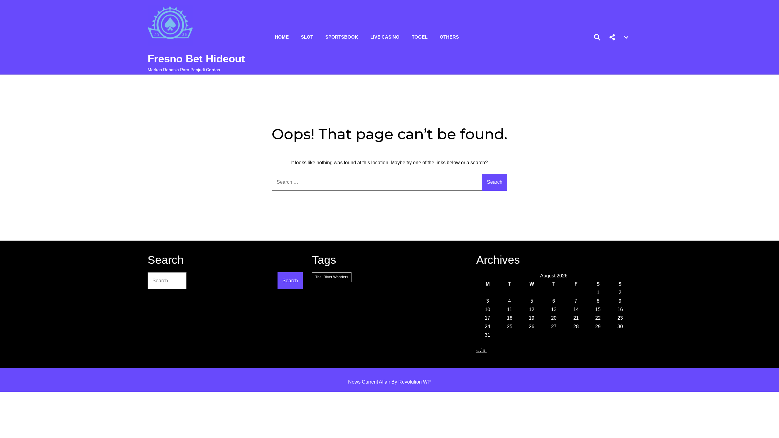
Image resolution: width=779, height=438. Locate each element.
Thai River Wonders (331, 277)
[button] (612, 37)
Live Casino (385, 37)
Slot (307, 37)
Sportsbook (341, 37)
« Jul (481, 350)
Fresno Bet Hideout (196, 58)
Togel (420, 37)
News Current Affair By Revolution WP (389, 381)
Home (282, 37)
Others (449, 37)
